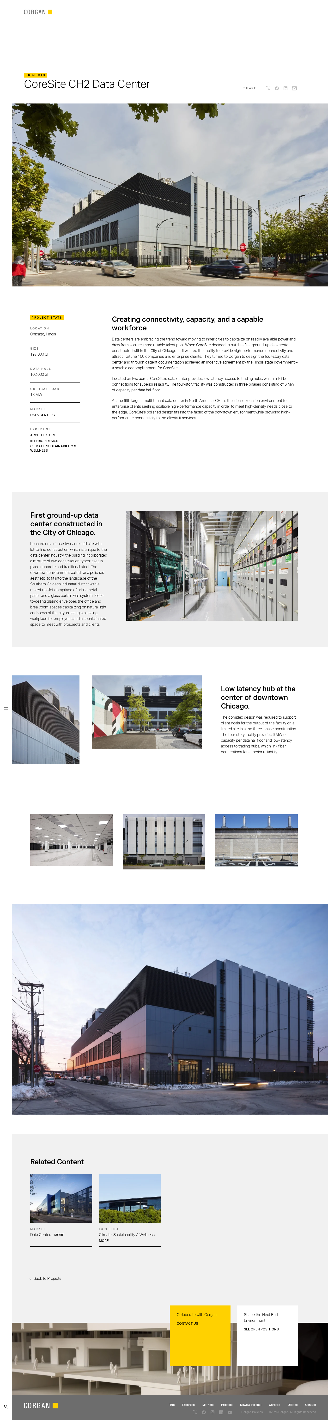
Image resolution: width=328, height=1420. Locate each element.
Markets (207, 1404)
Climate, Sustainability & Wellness (53, 448)
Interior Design (44, 441)
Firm (172, 1404)
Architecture (43, 435)
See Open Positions (261, 1329)
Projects (226, 1404)
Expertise (188, 1404)
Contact (310, 1404)
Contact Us (187, 1323)
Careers (274, 1404)
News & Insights (250, 1404)
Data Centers (42, 415)
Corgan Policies (252, 1412)
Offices (293, 1404)
